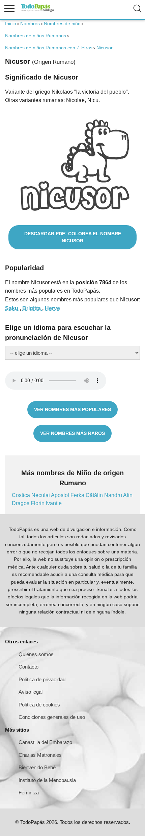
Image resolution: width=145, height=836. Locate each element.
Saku (12, 308)
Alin (128, 495)
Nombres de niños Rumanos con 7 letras (48, 47)
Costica (21, 495)
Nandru (113, 495)
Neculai (41, 495)
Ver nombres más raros (72, 433)
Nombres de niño (62, 23)
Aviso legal (30, 692)
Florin (38, 503)
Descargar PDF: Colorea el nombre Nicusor (72, 237)
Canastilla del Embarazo (45, 742)
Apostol (60, 495)
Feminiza (29, 792)
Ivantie (54, 503)
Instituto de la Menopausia (47, 780)
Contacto (28, 667)
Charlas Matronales (40, 755)
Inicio (10, 23)
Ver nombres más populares (72, 409)
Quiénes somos (36, 654)
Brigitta (32, 308)
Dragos (21, 503)
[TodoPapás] (37, 11)
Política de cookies (39, 704)
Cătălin (95, 495)
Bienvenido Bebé (37, 767)
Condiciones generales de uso (52, 717)
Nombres (30, 23)
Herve (52, 308)
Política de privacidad (42, 679)
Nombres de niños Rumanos (35, 35)
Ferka (78, 495)
